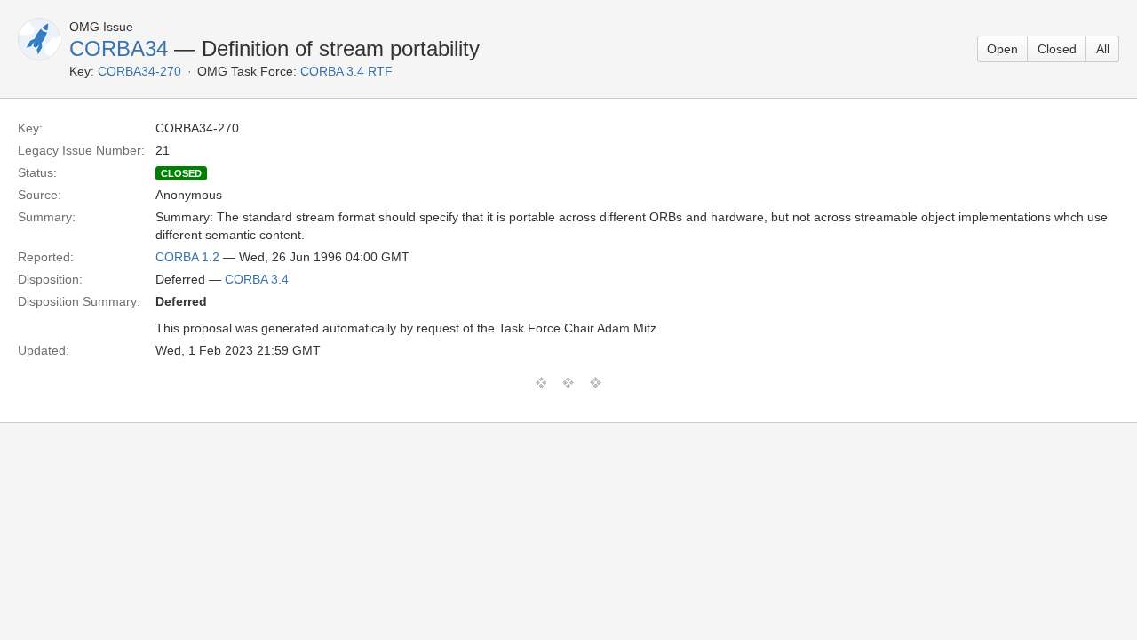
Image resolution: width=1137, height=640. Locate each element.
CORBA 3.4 (257, 279)
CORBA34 (118, 48)
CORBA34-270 (139, 71)
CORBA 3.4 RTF (346, 71)
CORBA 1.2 (187, 257)
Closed (1057, 49)
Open (1002, 49)
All (1102, 49)
